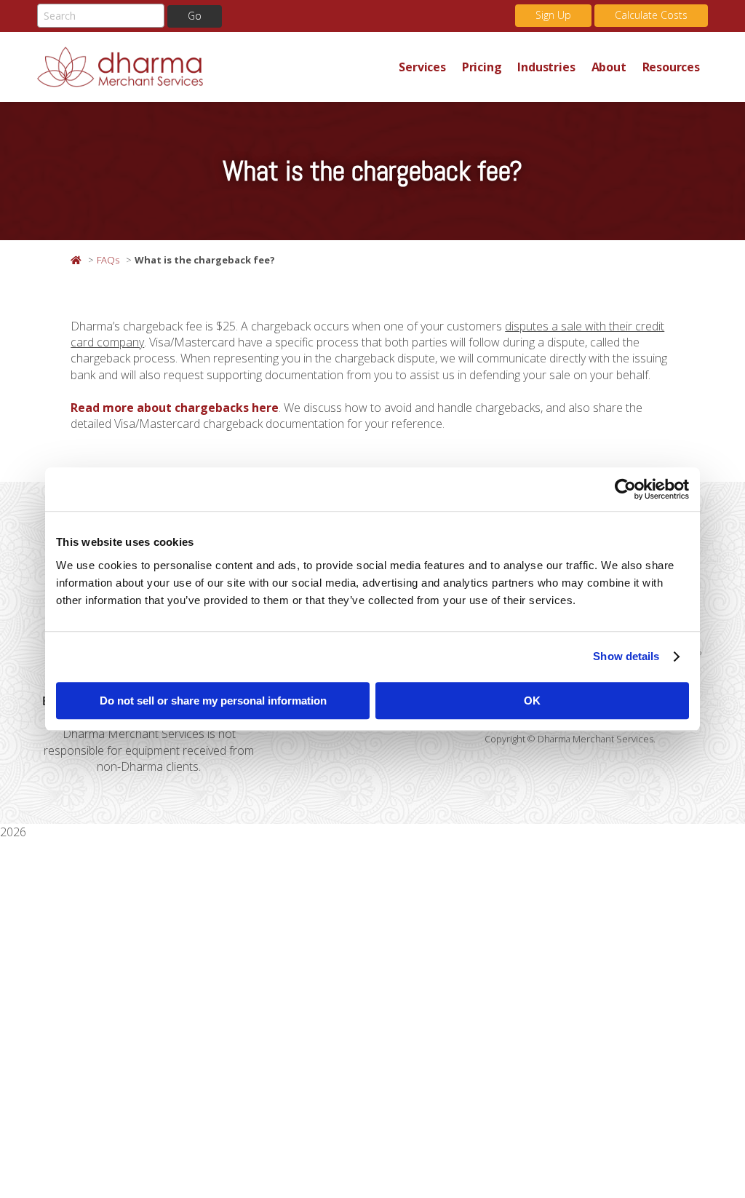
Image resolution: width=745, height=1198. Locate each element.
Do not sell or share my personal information (213, 700)
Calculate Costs (651, 15)
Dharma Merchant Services (214, 67)
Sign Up (553, 15)
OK (532, 700)
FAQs (108, 259)
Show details (626, 656)
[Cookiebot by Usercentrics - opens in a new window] (625, 489)
